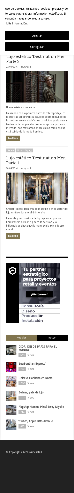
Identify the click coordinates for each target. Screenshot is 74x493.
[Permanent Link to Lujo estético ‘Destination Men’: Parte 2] (37, 87)
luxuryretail (25, 67)
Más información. (17, 23)
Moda (19, 150)
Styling (28, 150)
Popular (21, 337)
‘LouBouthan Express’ (31, 363)
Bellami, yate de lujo (31, 392)
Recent (52, 337)
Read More (13, 138)
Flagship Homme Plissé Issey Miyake (41, 406)
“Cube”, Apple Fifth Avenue (35, 421)
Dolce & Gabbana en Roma (35, 378)
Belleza (10, 150)
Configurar (37, 46)
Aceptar (37, 35)
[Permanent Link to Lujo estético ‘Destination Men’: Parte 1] (37, 188)
